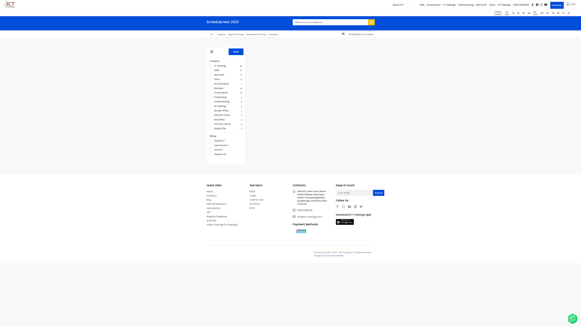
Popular (221, 34)
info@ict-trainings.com (309, 216)
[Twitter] (362, 206)
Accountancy (228, 83)
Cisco (492, 4)
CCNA (253, 195)
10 (513, 13)
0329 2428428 (521, 4)
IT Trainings (449, 4)
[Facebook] (537, 5)
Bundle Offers (228, 110)
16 (558, 13)
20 (529, 13)
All (211, 34)
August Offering (236, 34)
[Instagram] (344, 206)
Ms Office (255, 203)
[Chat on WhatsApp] (572, 318)
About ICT (398, 4)
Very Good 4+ (221, 145)
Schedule (273, 34)
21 (569, 13)
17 (563, 13)
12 (518, 13)
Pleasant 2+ (220, 154)
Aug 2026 (507, 13)
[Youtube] (350, 206)
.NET (209, 212)
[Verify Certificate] (532, 5)
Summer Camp (228, 124)
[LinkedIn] (356, 206)
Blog (209, 199)
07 (547, 13)
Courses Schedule (498, 13)
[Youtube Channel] (545, 4)
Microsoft (481, 4)
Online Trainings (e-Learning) (222, 224)
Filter (236, 51)
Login (573, 4)
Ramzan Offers (228, 115)
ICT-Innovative (335, 255)
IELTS (252, 208)
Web (422, 4)
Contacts (212, 195)
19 (523, 13)
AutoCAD (211, 220)
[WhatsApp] (541, 4)
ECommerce (433, 4)
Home (210, 191)
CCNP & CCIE (256, 199)
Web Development (216, 203)
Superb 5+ (219, 140)
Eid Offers (228, 119)
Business (228, 88)
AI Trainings (504, 4)
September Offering (256, 34)
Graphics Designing (217, 216)
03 (542, 13)
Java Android (213, 208)
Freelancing (228, 97)
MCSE (252, 191)
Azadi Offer (411, 4)
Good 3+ (218, 149)
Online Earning (466, 4)
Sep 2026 (535, 13)
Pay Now (557, 5)
